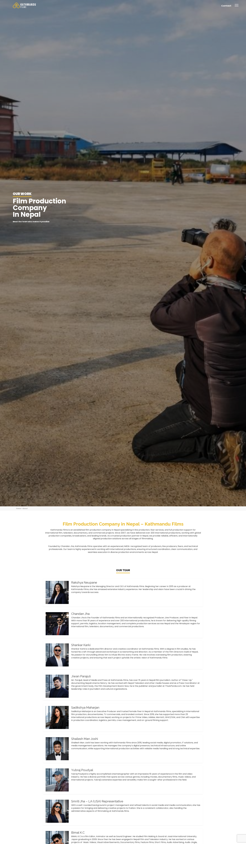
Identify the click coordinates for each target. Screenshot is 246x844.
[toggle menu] (236, 7)
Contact (226, 5)
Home (18, 508)
